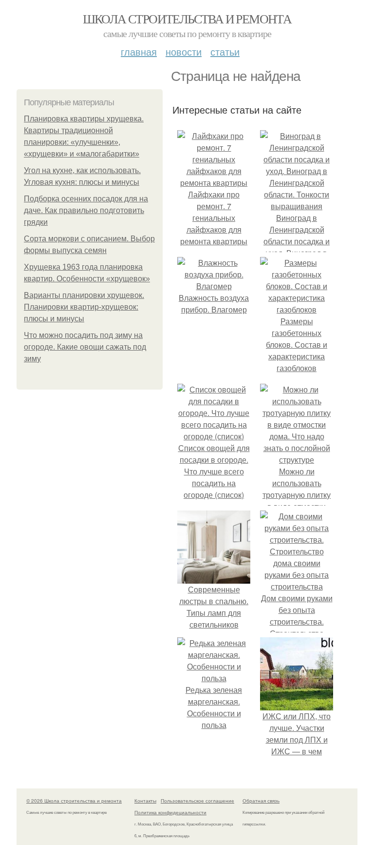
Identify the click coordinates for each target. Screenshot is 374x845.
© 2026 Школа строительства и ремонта (74, 800)
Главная (139, 51)
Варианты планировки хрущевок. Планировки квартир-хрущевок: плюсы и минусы (84, 307)
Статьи (225, 51)
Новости (184, 51)
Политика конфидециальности (170, 812)
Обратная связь (261, 800)
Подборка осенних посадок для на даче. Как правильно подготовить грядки (86, 210)
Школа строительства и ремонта (187, 18)
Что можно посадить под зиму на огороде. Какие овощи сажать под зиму (85, 347)
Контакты (145, 800)
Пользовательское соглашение (197, 800)
